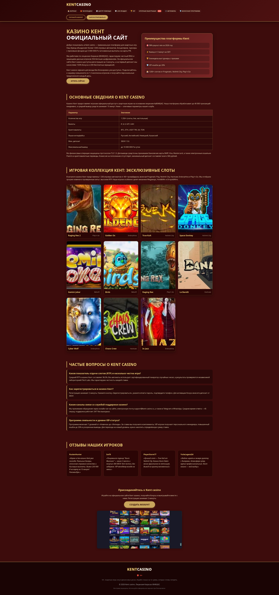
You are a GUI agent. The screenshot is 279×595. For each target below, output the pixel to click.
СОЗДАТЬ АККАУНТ (139, 504)
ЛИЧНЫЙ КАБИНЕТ (76, 17)
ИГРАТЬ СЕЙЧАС (78, 81)
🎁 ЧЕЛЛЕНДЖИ (86, 11)
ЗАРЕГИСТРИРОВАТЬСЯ (97, 17)
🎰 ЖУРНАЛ (72, 11)
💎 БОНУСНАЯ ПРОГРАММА (190, 11)
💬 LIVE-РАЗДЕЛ (121, 11)
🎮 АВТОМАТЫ (170, 11)
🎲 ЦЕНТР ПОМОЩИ (103, 11)
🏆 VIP (133, 11)
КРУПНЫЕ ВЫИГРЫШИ (150, 11)
